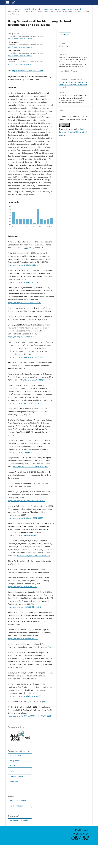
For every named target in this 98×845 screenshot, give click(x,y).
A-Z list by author (16, 806)
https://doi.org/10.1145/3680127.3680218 (24, 607)
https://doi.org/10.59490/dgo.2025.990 (27, 71)
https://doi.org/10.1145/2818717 (37, 380)
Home (10, 9)
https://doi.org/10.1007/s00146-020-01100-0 (30, 466)
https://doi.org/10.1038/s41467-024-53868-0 (25, 357)
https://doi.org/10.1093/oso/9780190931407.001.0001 (29, 716)
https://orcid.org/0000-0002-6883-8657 (20, 64)
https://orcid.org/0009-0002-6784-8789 (20, 47)
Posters (13, 771)
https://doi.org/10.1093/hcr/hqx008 (22, 535)
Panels (12, 766)
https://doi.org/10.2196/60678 (20, 452)
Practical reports (16, 776)
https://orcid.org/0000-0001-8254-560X (20, 56)
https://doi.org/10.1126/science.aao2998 (33, 555)
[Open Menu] (7, 2)
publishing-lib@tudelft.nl (20, 820)
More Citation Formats (69, 71)
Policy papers (15, 760)
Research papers (16, 755)
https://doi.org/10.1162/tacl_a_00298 (22, 337)
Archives (18, 9)
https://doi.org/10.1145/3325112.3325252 (24, 303)
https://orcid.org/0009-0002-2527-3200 (20, 38)
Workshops (14, 781)
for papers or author (18, 800)
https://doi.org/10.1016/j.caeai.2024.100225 (25, 518)
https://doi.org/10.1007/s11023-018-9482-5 (25, 403)
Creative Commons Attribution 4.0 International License (73, 132)
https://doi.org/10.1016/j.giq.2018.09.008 (24, 696)
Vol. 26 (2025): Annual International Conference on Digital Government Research (52, 9)
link (26, 248)
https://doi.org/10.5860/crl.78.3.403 (22, 587)
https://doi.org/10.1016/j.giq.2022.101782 (24, 282)
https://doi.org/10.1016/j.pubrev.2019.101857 (26, 501)
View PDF (65, 34)
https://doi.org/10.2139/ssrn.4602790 (23, 639)
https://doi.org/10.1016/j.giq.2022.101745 (24, 265)
